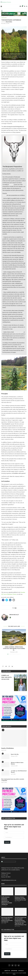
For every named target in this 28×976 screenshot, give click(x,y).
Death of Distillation (7, 748)
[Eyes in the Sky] (5, 756)
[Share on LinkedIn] (10, 601)
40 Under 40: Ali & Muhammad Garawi (19, 771)
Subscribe (7, 842)
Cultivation (3, 17)
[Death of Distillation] (14, 738)
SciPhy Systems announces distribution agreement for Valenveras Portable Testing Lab (6, 900)
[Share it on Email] (14, 601)
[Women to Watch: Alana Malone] (5, 764)
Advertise (14, 970)
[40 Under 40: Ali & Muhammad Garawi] (5, 773)
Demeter (11, 184)
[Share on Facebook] (3, 601)
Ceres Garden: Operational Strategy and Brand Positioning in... (14, 648)
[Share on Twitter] (6, 601)
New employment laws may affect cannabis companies (12, 779)
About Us (7, 970)
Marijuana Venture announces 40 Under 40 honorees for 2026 (20, 898)
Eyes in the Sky (15, 754)
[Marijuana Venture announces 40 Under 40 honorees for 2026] (21, 891)
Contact (21, 970)
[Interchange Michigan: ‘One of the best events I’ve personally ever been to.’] (7, 912)
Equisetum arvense (18, 332)
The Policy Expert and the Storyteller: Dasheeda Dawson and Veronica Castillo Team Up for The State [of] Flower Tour (20, 921)
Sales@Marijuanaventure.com (8, 880)
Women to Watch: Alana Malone (17, 763)
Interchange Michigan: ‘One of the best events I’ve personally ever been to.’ (7, 920)
